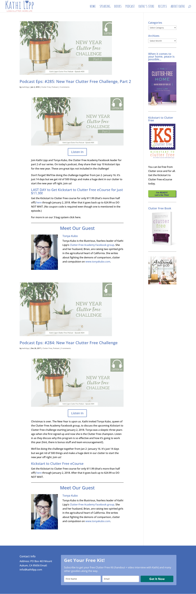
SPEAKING (105, 7)
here (39, 202)
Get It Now (157, 579)
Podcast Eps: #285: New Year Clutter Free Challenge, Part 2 (75, 81)
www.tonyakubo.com (97, 261)
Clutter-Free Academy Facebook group (92, 245)
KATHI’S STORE (147, 7)
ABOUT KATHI (178, 7)
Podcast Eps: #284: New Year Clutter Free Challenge (69, 342)
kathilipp (25, 87)
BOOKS (118, 7)
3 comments (64, 87)
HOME (93, 7)
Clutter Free (46, 87)
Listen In (77, 152)
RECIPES (162, 7)
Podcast (55, 87)
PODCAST (130, 7)
